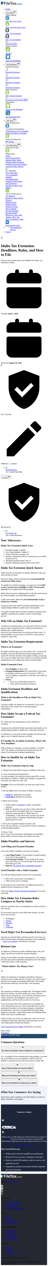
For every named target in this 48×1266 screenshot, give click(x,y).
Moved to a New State (14, 215)
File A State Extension (14, 96)
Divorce (9, 200)
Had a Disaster (11, 209)
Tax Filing (10, 13)
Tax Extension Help (13, 117)
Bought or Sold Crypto (14, 186)
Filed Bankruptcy (12, 179)
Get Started (5, 1037)
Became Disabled (12, 211)
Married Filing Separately (15, 162)
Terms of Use (10, 1233)
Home (8, 9)
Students (9, 177)
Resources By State (13, 225)
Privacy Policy (11, 1231)
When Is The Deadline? (14, 109)
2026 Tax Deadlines (13, 61)
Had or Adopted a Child (14, 219)
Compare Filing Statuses (15, 167)
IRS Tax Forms (11, 1223)
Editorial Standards (13, 1239)
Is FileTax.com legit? (13, 1252)
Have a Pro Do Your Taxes (15, 27)
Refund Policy (11, 1235)
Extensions (5, 1033)
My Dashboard (15, 228)
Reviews (9, 1250)
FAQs (8, 1219)
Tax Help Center (12, 145)
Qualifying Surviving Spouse (16, 164)
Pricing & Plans (11, 44)
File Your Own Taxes (13, 21)
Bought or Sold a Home (14, 198)
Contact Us (10, 1254)
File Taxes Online (12, 1204)
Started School (11, 204)
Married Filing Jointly (14, 160)
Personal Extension (13, 72)
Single (8, 156)
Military (8, 188)
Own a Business (12, 175)
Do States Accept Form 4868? (17, 100)
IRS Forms (10, 142)
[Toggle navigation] (2, 236)
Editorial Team (11, 1237)
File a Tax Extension (13, 34)
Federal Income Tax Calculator (17, 131)
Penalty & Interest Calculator (16, 133)
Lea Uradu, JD (11, 533)
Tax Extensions (12, 64)
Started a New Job (12, 217)
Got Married (10, 196)
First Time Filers (12, 173)
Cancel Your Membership (15, 1209)
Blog (7, 1217)
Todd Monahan (11, 470)
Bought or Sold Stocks (14, 181)
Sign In (13, 230)
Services (9, 53)
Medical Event (11, 202)
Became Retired (11, 213)
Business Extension (13, 83)
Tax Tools (10, 121)
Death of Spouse (12, 207)
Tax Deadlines (11, 1221)
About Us (9, 1247)
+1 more (4, 478)
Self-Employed (11, 184)
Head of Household (13, 158)
